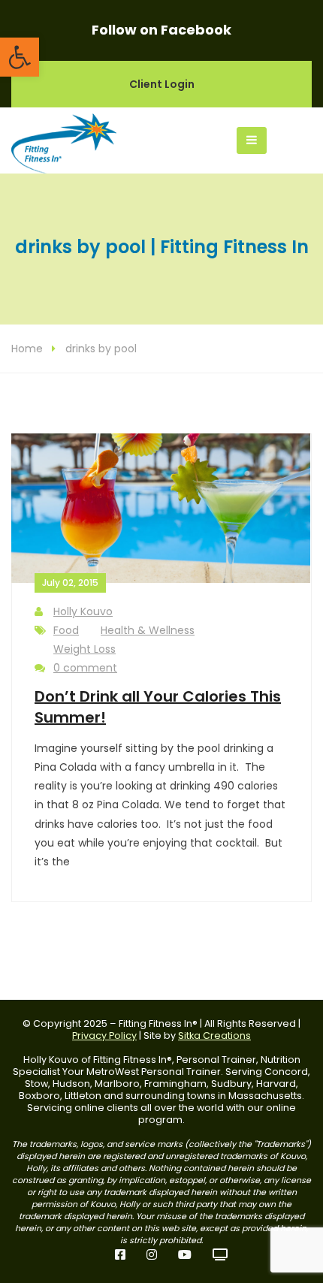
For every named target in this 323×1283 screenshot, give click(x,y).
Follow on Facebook (161, 29)
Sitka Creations (214, 1035)
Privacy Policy (104, 1035)
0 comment (85, 667)
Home (27, 348)
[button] (19, 57)
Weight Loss (84, 649)
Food (66, 630)
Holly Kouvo (83, 611)
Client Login (162, 84)
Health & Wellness (148, 630)
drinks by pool (101, 348)
